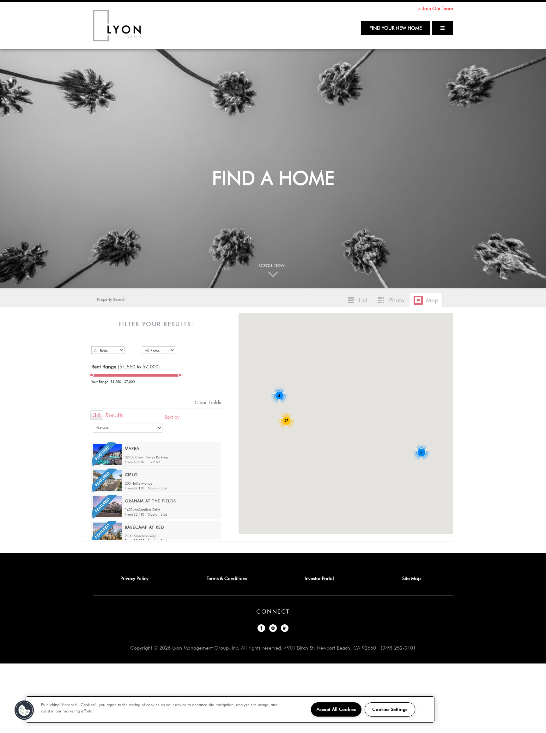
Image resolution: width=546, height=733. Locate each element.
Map (432, 300)
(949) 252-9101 (398, 648)
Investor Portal (319, 578)
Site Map (411, 578)
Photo (396, 300)
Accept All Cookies (336, 709)
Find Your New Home (395, 28)
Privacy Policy (134, 578)
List (363, 300)
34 (96, 415)
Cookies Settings (390, 709)
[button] (332, 391)
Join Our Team (437, 8)
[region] (230, 709)
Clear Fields (208, 402)
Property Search (111, 299)
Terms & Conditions (227, 578)
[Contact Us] (88, 548)
